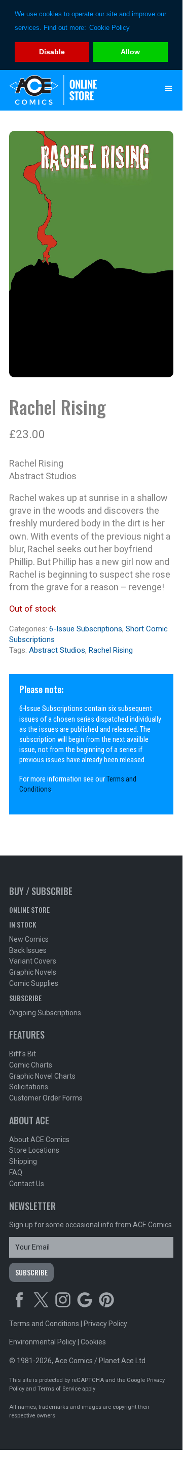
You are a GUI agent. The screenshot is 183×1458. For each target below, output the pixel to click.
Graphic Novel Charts (42, 1076)
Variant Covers (32, 961)
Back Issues (28, 950)
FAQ (15, 1172)
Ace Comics (71, 90)
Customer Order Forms (46, 1098)
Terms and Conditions (44, 1324)
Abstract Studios (57, 650)
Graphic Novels (32, 972)
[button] (168, 88)
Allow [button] (130, 52)
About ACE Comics (39, 1139)
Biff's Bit (22, 1054)
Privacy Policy (105, 1324)
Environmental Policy (42, 1342)
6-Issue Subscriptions (85, 628)
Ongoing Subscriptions (45, 1013)
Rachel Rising (111, 650)
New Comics (29, 939)
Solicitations (28, 1087)
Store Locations (34, 1150)
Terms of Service (59, 1388)
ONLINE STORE (29, 909)
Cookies (93, 1342)
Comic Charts (30, 1065)
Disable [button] (52, 52)
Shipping (23, 1161)
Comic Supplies (33, 983)
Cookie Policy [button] (109, 27)
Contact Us (26, 1184)
